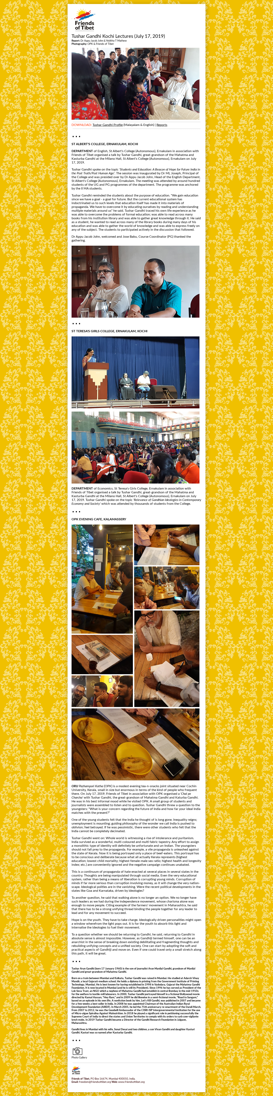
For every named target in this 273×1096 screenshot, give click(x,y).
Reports (161, 125)
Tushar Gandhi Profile (108, 125)
